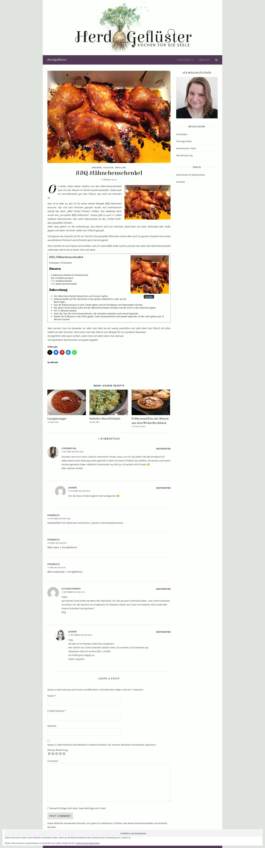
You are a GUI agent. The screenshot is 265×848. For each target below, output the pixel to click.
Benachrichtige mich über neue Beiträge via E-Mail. (78, 808)
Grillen (120, 167)
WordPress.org (184, 155)
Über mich (204, 59)
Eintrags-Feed (184, 141)
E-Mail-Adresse (56, 710)
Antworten (163, 448)
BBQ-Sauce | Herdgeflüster (62, 547)
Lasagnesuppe (57, 418)
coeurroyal (69, 448)
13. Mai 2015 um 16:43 (56, 567)
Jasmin (72, 487)
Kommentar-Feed (186, 148)
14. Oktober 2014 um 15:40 (58, 518)
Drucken (148, 297)
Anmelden (181, 134)
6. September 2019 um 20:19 (80, 635)
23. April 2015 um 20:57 (57, 543)
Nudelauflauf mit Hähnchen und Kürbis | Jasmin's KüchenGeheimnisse (85, 522)
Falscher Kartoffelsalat (104, 418)
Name (51, 695)
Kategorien (183, 59)
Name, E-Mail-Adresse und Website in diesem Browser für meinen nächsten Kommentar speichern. (101, 744)
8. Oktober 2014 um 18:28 (72, 452)
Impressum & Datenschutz (190, 174)
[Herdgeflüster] (132, 30)
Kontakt (180, 181)
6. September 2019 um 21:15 (73, 592)
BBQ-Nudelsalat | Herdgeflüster (65, 571)
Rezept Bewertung (57, 750)
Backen (97, 167)
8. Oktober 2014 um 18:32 (79, 491)
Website (51, 725)
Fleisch (108, 167)
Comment (52, 760)
